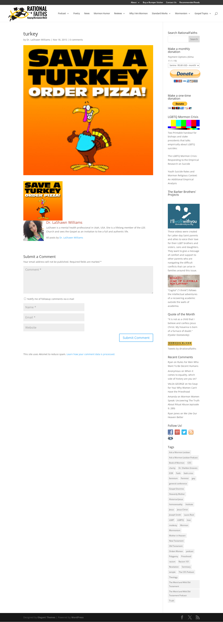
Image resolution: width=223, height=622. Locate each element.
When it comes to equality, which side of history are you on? (182, 374)
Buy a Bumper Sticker (153, 2)
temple (172, 572)
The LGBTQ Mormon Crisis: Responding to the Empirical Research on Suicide (183, 159)
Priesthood (186, 556)
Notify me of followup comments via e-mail (50, 298)
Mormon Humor (102, 13)
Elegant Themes (46, 617)
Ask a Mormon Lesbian (179, 452)
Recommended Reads (189, 2)
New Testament (176, 540)
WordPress (77, 617)
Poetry (76, 13)
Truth (171, 600)
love (189, 520)
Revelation (174, 566)
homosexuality (175, 504)
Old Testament (176, 546)
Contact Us (171, 2)
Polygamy (173, 556)
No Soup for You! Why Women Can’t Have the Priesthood (183, 387)
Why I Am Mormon (138, 13)
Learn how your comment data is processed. (91, 354)
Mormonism (181, 13)
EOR (171, 473)
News (86, 13)
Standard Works (159, 13)
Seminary (186, 566)
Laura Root (189, 514)
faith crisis (188, 473)
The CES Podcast (186, 572)
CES (189, 462)
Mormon (184, 525)
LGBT (180, 243)
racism (172, 561)
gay (193, 478)
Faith (178, 473)
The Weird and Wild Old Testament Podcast (179, 593)
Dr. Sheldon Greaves (188, 468)
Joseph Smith (175, 514)
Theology (173, 577)
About (134, 2)
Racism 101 (184, 561)
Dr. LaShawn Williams (38, 39)
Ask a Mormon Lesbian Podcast (183, 457)
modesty (173, 525)
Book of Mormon (176, 462)
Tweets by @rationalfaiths (182, 348)
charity (172, 468)
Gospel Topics (201, 13)
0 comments (76, 39)
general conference (178, 483)
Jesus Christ (182, 509)
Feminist (185, 478)
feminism (173, 478)
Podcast (62, 13)
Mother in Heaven (177, 535)
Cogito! (172, 290)
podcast (189, 551)
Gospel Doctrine (176, 488)
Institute (189, 504)
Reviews (118, 13)
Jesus (171, 509)
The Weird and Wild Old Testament (179, 584)
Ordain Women (176, 551)
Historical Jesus (176, 499)
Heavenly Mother (177, 494)
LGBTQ (180, 520)
